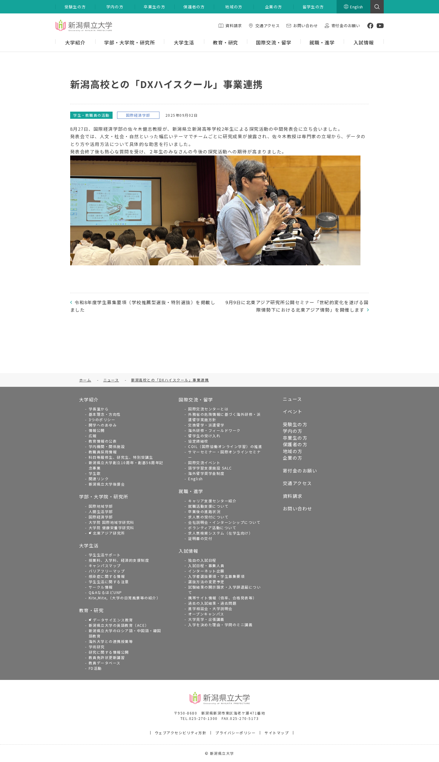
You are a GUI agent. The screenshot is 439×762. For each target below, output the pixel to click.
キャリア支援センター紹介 (212, 500)
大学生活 (89, 545)
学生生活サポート (105, 554)
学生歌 (95, 473)
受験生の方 (295, 424)
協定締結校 (198, 441)
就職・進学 (191, 491)
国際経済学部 (101, 516)
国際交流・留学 (196, 399)
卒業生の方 (295, 438)
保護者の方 (295, 444)
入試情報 (188, 551)
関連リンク (99, 478)
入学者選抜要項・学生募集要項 (216, 576)
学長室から (99, 408)
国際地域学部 (101, 506)
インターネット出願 (206, 570)
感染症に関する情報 (107, 576)
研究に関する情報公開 (109, 652)
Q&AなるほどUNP (105, 592)
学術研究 (97, 646)
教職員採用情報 (103, 451)
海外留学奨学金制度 (206, 473)
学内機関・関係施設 (107, 446)
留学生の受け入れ (204, 435)
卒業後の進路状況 (204, 511)
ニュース (292, 399)
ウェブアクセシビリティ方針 (181, 732)
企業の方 (293, 458)
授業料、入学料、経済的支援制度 (119, 560)
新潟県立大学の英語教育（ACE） (119, 625)
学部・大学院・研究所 (103, 496)
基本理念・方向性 (105, 414)
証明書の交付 (200, 538)
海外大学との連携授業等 (111, 641)
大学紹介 (89, 399)
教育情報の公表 (103, 441)
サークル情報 (101, 586)
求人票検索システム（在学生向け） (220, 532)
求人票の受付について (208, 516)
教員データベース (105, 662)
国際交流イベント (204, 462)
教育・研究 (91, 610)
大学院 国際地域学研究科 (111, 522)
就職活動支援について (208, 506)
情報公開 (97, 430)
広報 (93, 435)
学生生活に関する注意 (109, 581)
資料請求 (293, 496)
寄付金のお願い (300, 470)
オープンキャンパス (206, 613)
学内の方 (293, 431)
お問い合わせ (297, 508)
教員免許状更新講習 (107, 657)
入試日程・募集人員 (206, 565)
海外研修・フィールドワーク (214, 430)
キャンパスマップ (105, 565)
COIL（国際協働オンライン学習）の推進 (225, 446)
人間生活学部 (101, 511)
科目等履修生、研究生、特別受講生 (121, 457)
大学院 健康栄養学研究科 (111, 527)
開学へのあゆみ (103, 424)
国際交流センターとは (208, 408)
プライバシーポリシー (235, 732)
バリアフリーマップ (107, 570)
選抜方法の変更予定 (206, 581)
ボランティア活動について (212, 527)
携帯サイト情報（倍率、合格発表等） (222, 597)
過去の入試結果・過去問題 (212, 603)
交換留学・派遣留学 (206, 424)
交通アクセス (297, 483)
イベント (293, 411)
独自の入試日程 (202, 560)
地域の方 (293, 451)
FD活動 (95, 668)
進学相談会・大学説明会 (210, 608)
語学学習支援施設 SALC (210, 467)
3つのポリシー (102, 419)
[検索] (377, 6)
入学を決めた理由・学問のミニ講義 (220, 624)
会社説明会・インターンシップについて (224, 522)
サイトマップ (277, 732)
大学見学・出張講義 (206, 619)
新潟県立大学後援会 (107, 484)
